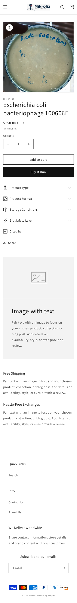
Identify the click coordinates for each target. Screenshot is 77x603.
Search (13, 475)
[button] (5, 7)
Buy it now (38, 172)
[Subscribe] (63, 568)
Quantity (8, 136)
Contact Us (16, 502)
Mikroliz (32, 595)
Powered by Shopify (46, 595)
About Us (15, 512)
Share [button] (12, 243)
